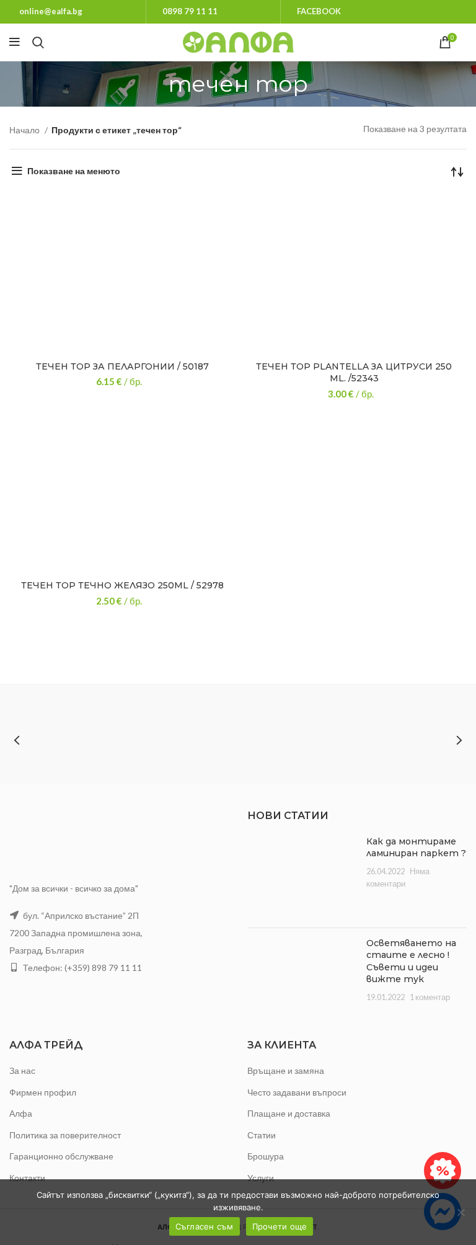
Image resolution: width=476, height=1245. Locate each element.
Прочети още (279, 1226)
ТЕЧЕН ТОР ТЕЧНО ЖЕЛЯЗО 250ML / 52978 (122, 585)
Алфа (20, 1113)
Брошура (265, 1156)
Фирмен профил (42, 1092)
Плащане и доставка (288, 1113)
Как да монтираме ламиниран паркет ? (416, 847)
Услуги (260, 1177)
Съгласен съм (204, 1226)
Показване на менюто (73, 171)
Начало (25, 130)
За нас (22, 1070)
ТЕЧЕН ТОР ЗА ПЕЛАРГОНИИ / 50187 (122, 366)
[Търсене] (38, 42)
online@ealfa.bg (50, 11)
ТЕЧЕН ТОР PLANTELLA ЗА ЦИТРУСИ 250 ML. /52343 (354, 372)
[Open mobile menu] (14, 42)
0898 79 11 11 (190, 11)
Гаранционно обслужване (61, 1156)
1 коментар (430, 997)
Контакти (27, 1177)
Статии (261, 1135)
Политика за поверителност (65, 1135)
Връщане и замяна (285, 1070)
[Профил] (467, 42)
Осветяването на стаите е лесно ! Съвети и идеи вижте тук (411, 961)
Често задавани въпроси (296, 1092)
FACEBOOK (319, 11)
